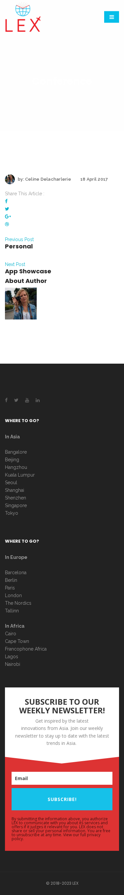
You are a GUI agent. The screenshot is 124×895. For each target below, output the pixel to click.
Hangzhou (16, 467)
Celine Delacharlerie (48, 179)
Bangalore (16, 452)
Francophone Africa (26, 649)
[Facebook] (6, 201)
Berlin (11, 580)
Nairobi (12, 664)
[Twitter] (7, 209)
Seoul (11, 482)
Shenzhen (15, 497)
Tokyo (11, 513)
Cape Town (17, 641)
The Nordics (18, 603)
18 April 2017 (94, 179)
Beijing (12, 459)
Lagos (11, 656)
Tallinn (12, 610)
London (13, 595)
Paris (10, 587)
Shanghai (14, 490)
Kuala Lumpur (20, 475)
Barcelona (15, 572)
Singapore (16, 505)
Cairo (10, 633)
